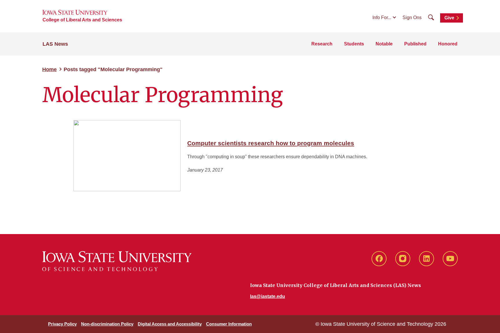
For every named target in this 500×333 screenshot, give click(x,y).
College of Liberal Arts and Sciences (82, 19)
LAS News (55, 44)
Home (49, 69)
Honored (447, 43)
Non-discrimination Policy (107, 323)
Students (354, 43)
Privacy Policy (62, 323)
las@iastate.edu (267, 296)
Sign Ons (412, 17)
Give (449, 17)
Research (321, 43)
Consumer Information (229, 323)
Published (415, 43)
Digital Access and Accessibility (170, 323)
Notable (384, 43)
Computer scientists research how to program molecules (270, 143)
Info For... (381, 17)
